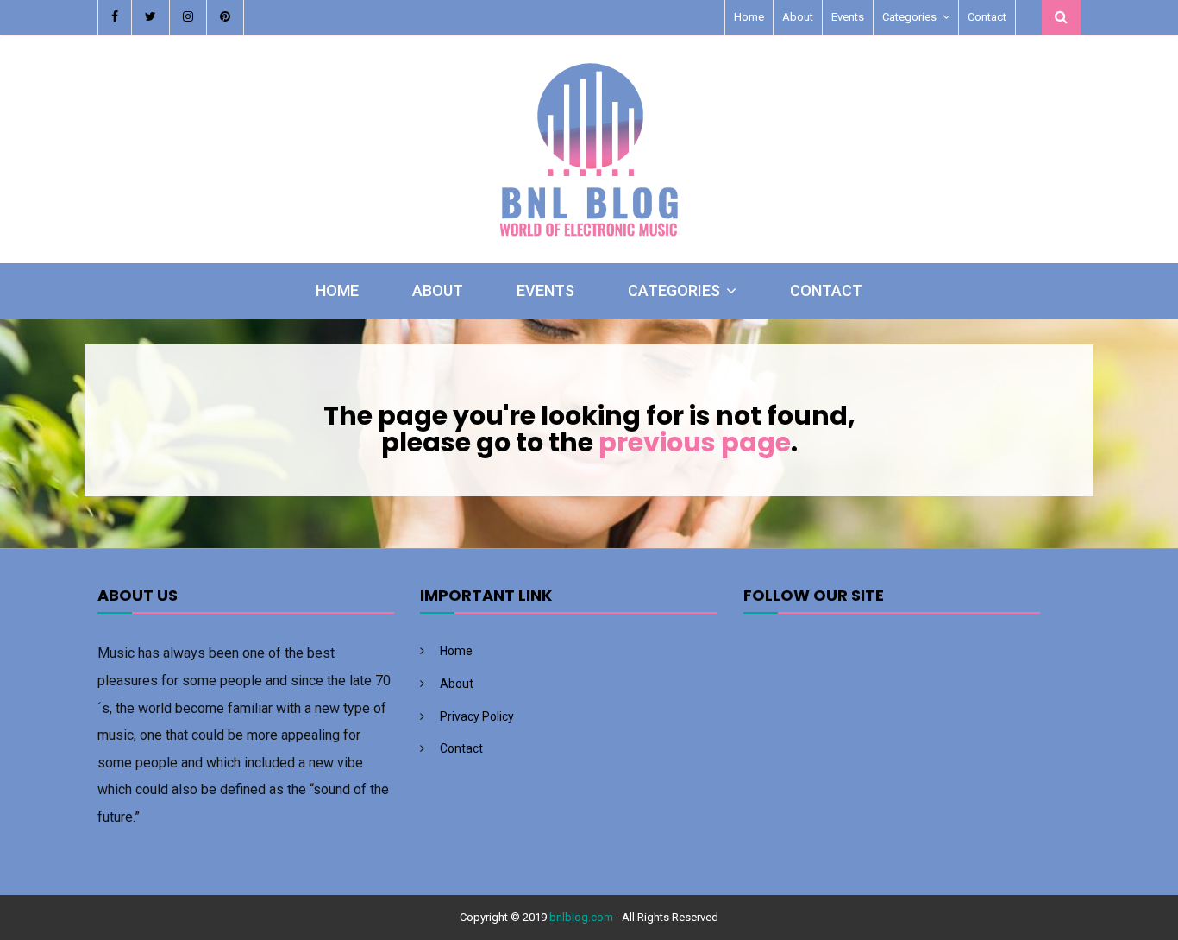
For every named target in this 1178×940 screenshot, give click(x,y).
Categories (909, 16)
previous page (694, 442)
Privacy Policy (477, 716)
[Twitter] (151, 17)
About (797, 16)
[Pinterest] (225, 17)
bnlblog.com (581, 917)
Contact (987, 16)
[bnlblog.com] (588, 241)
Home (749, 16)
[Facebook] (114, 17)
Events (847, 16)
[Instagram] (188, 17)
